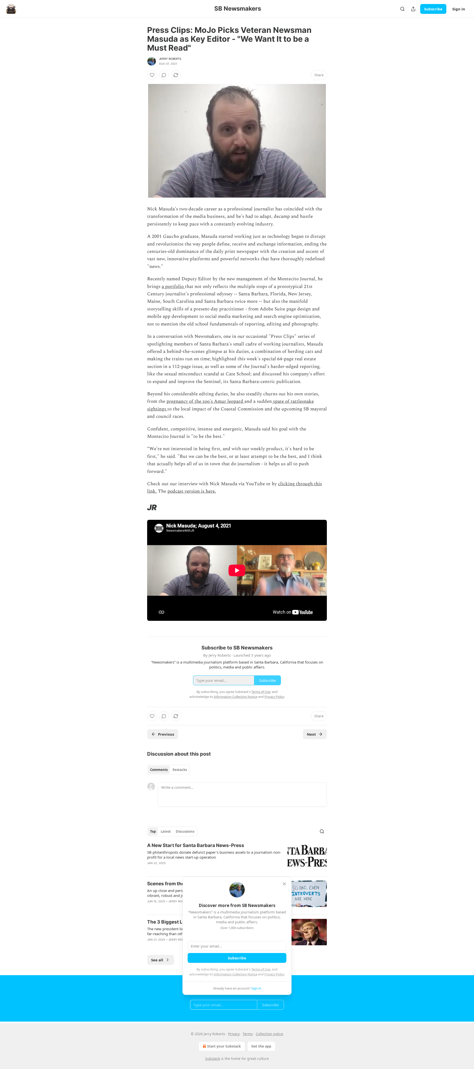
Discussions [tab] (185, 831)
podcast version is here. (191, 491)
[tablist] (168, 770)
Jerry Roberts (170, 59)
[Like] (152, 75)
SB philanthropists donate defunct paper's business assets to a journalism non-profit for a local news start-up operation (214, 855)
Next (311, 734)
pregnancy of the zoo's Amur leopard (205, 401)
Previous (166, 734)
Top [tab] (153, 831)
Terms (248, 1033)
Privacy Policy (274, 974)
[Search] (402, 9)
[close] (284, 884)
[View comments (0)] (164, 75)
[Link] (140, 507)
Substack (212, 1058)
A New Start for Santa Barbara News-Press (195, 845)
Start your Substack (224, 1046)
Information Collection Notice (235, 974)
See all (157, 959)
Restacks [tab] (180, 769)
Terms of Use (260, 969)
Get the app (261, 1046)
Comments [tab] (159, 769)
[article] (237, 857)
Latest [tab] (166, 831)
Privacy (234, 1033)
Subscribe (433, 8)
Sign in (458, 8)
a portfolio (173, 286)
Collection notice (269, 1033)
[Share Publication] (413, 9)
